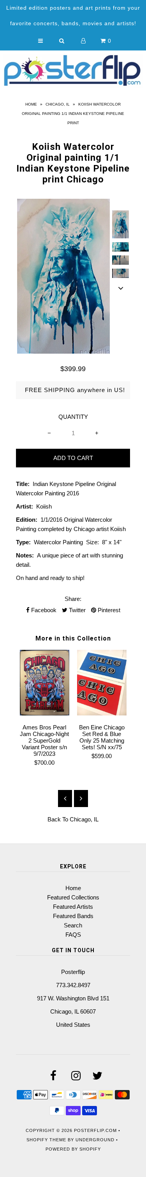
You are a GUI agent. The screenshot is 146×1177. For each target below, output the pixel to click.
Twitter (76, 610)
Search (73, 925)
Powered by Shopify (73, 1149)
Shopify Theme (46, 1139)
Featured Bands (73, 916)
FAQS (73, 934)
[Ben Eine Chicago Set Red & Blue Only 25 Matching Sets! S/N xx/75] (102, 713)
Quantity (73, 416)
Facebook (43, 610)
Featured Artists (73, 906)
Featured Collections (73, 897)
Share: (73, 598)
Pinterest (108, 610)
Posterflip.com (95, 1130)
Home (31, 104)
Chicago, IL (58, 104)
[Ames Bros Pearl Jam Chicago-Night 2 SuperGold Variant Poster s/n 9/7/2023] (44, 713)
